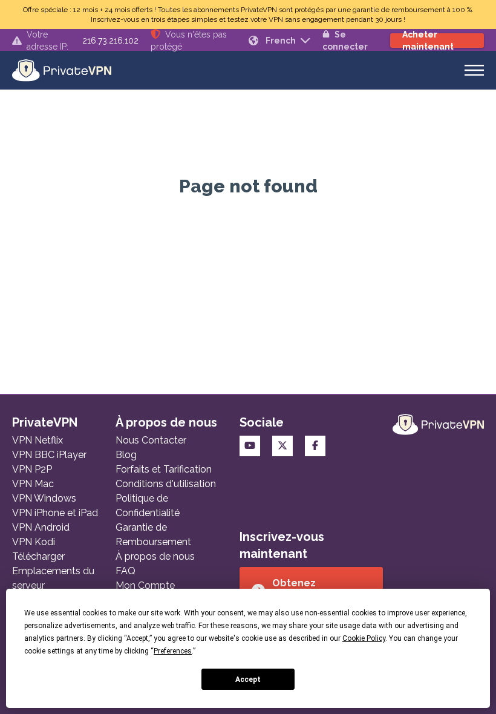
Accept (248, 679)
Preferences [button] (173, 651)
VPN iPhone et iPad (55, 513)
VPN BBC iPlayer (49, 454)
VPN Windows (44, 498)
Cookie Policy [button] (363, 638)
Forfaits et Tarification (164, 469)
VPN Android (41, 527)
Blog (126, 454)
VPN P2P (32, 469)
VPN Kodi (33, 542)
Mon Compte (145, 585)
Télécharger (38, 556)
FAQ (125, 571)
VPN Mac (33, 484)
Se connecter (345, 40)
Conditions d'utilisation (166, 484)
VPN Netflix (37, 440)
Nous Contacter (151, 440)
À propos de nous (155, 556)
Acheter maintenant (428, 40)
